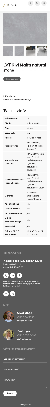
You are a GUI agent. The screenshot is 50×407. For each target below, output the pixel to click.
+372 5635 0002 (26, 335)
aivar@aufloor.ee (24, 320)
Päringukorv (25, 404)
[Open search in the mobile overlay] (44, 3)
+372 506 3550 (26, 317)
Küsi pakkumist (11, 79)
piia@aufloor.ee (24, 339)
